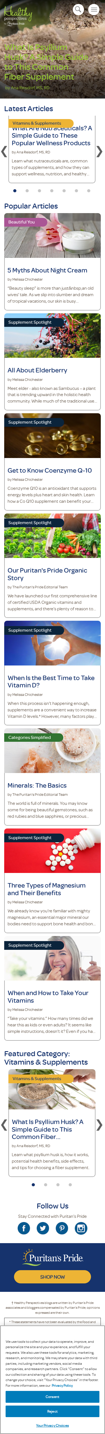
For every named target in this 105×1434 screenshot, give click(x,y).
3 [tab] (39, 189)
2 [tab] (27, 189)
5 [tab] (64, 189)
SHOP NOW (52, 1277)
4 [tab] (52, 189)
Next (99, 150)
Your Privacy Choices (52, 1425)
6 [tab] (76, 189)
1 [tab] (15, 189)
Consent (52, 1396)
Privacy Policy (62, 1385)
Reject (52, 1411)
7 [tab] (89, 189)
